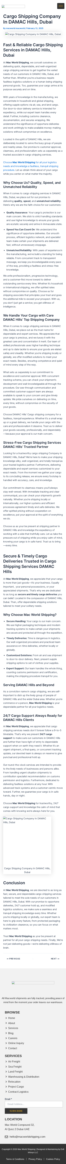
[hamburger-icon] (60, 6)
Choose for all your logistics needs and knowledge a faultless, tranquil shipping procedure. (30, 166)
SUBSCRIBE (16, 1111)
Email (8, 1099)
